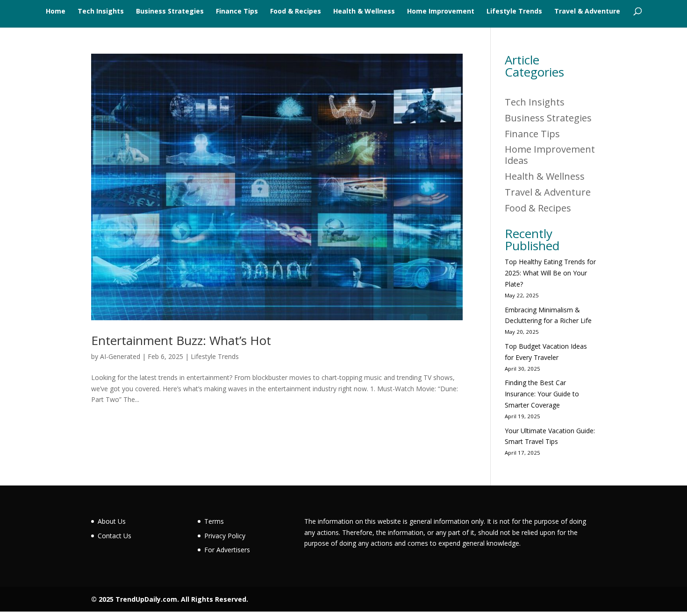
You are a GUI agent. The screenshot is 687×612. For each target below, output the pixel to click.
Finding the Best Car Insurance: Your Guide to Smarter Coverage (542, 393)
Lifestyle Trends (514, 11)
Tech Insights (101, 11)
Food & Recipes (295, 11)
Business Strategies (170, 11)
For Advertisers (227, 549)
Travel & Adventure (587, 11)
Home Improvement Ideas (550, 155)
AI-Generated (120, 356)
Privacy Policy (224, 535)
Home (55, 11)
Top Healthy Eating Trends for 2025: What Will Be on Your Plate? (550, 272)
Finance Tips (237, 11)
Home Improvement (440, 11)
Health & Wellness (364, 11)
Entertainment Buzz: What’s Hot (181, 340)
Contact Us (114, 535)
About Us (112, 521)
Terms (214, 521)
